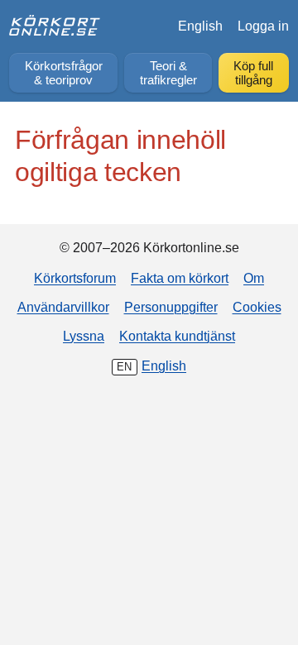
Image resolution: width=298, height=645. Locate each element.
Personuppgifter (171, 306)
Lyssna (83, 335)
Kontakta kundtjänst (177, 335)
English (200, 25)
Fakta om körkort (179, 277)
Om (253, 277)
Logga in (263, 25)
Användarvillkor (63, 306)
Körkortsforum (75, 277)
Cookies (257, 306)
